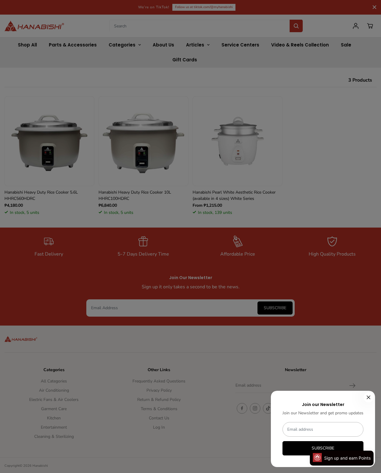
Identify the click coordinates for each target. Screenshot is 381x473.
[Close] (368, 397)
